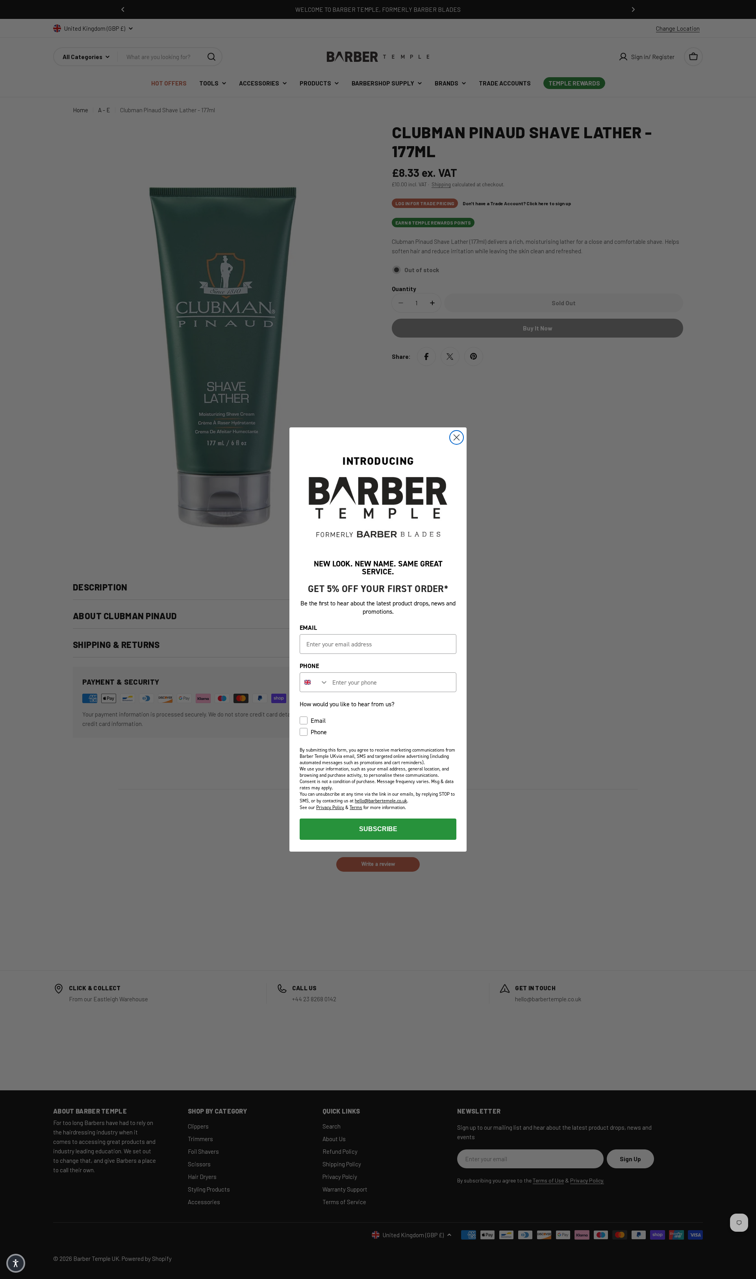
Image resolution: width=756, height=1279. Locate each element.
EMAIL (308, 628)
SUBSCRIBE (378, 829)
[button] (15, 1263)
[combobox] (314, 682)
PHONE (309, 666)
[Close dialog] (456, 437)
